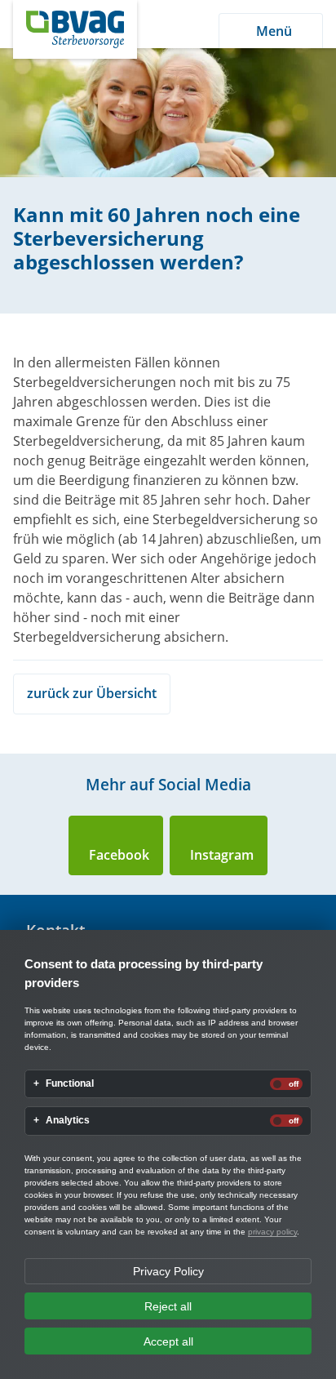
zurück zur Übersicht (92, 693)
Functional (70, 1084)
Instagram (222, 855)
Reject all (168, 1306)
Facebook (119, 855)
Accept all (168, 1341)
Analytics (68, 1120)
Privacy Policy (168, 1271)
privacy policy (272, 1231)
